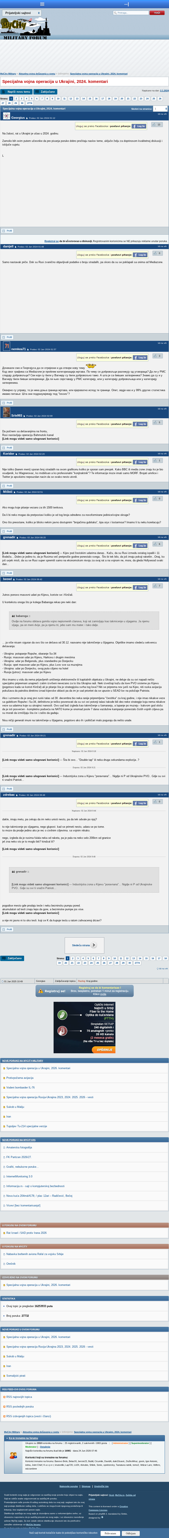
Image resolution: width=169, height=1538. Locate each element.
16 (96, 98)
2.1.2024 (164, 90)
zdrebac (9, 794)
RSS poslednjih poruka (20, 1406)
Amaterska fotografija (19, 1147)
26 (160, 98)
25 (154, 98)
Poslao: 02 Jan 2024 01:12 (42, 118)
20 (122, 98)
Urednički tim (101, 1486)
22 (134, 98)
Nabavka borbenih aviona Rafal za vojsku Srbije (34, 1254)
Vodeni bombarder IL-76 (20, 1087)
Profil (9, 231)
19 (115, 98)
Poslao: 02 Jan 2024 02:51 (30, 492)
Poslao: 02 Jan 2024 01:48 (31, 247)
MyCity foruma (33, 1524)
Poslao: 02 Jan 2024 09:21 (33, 735)
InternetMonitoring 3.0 (19, 1176)
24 (147, 98)
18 (109, 98)
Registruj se (52, 241)
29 (15, 103)
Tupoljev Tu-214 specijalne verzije (26, 1126)
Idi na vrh (163, 968)
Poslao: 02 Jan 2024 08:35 (33, 537)
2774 (29, 103)
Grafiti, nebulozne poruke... (22, 1166)
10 (58, 98)
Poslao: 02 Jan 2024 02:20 (32, 454)
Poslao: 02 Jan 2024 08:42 (29, 579)
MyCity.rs (119, 1495)
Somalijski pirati (15, 1375)
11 (64, 98)
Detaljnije (45, 1447)
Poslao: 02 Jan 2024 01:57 (43, 349)
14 (83, 98)
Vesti (111, 1495)
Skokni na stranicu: (141, 109)
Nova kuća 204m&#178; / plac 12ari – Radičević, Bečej (39, 1195)
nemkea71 (18, 349)
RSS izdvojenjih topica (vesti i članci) (28, 1416)
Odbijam (131, 1533)
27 (3, 103)
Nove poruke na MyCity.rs (18, 1140)
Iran (8, 1116)
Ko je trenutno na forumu (23, 1438)
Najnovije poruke (69, 1486)
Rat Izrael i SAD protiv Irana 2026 (26, 1232)
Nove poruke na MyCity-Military (22, 1060)
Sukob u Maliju (15, 1106)
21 (128, 98)
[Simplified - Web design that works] (102, 1517)
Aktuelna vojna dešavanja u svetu (37, 73)
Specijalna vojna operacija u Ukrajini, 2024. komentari (99, 73)
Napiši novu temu (19, 91)
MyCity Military (8, 73)
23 (141, 98)
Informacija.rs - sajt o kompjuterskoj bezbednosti (35, 1186)
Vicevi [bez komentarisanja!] (23, 1205)
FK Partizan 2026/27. (19, 1157)
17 (102, 98)
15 (90, 98)
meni (42, 4)
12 (70, 98)
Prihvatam (110, 1533)
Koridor (8, 453)
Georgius (18, 117)
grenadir (9, 537)
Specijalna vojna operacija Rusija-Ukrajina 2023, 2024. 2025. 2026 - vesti (49, 1097)
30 (22, 103)
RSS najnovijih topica (19, 1396)
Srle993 (16, 415)
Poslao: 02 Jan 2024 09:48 (32, 795)
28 (9, 103)
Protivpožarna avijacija (19, 1077)
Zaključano (48, 91)
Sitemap (86, 1486)
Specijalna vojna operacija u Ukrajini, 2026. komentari (38, 1068)
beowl (7, 579)
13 (77, 98)
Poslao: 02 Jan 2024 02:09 (39, 416)
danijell (8, 246)
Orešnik (11, 1263)
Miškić (7, 491)
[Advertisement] (84, 57)
